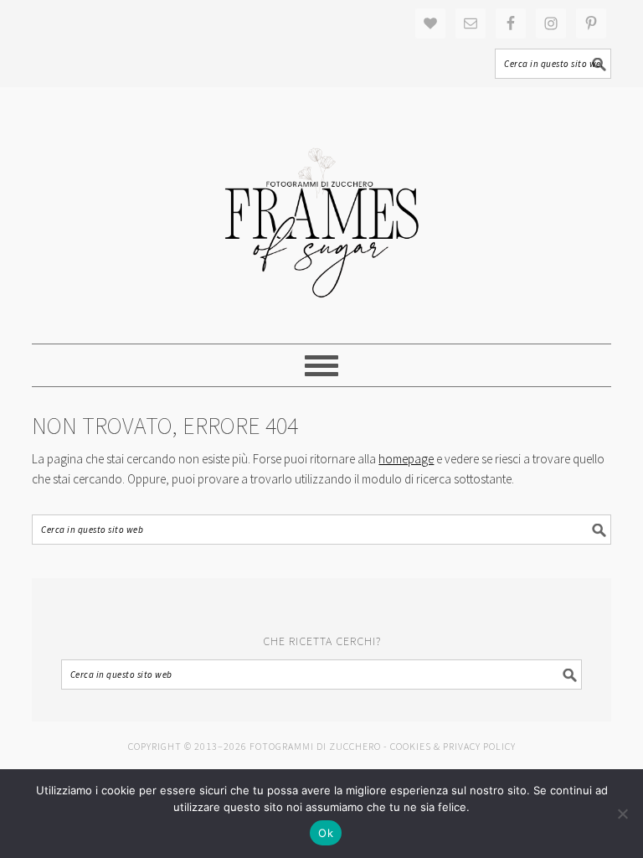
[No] (622, 813)
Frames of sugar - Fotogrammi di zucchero (321, 215)
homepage (406, 459)
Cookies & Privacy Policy (453, 746)
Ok (325, 833)
